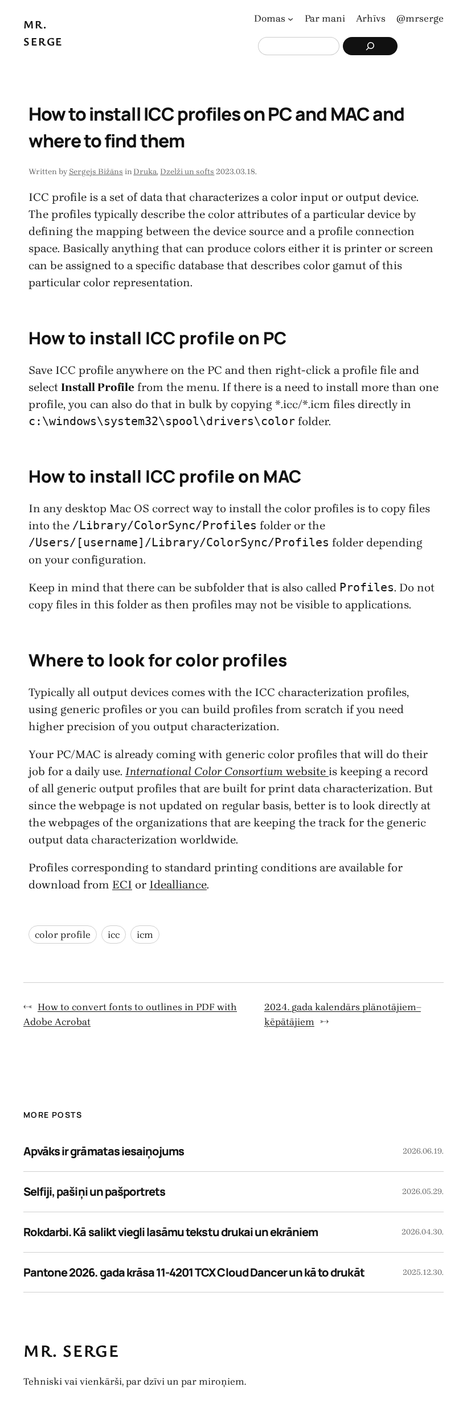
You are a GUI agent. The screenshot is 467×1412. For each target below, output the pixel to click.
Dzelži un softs (187, 171)
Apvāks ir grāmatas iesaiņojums (103, 1151)
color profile (63, 934)
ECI (122, 884)
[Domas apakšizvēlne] (290, 19)
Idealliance (178, 884)
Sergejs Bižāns (96, 171)
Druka (145, 171)
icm (145, 934)
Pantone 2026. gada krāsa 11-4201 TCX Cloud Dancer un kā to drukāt (193, 1272)
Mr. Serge (71, 1350)
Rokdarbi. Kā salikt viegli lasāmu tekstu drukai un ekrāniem (170, 1232)
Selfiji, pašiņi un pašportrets (94, 1191)
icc (114, 934)
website (227, 771)
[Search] (370, 46)
